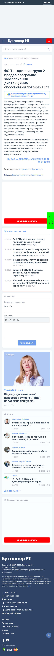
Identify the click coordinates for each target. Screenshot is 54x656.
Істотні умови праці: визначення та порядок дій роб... (30, 424)
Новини (5, 619)
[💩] (18, 320)
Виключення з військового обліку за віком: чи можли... (29, 452)
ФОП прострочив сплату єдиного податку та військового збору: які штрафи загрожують (31, 252)
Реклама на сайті (10, 626)
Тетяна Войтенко (13, 390)
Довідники (7, 599)
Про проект (7, 623)
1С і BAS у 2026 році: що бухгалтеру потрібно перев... (27, 480)
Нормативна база (10, 596)
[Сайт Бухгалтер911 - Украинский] (16, 559)
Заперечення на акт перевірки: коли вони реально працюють (28, 466)
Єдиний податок (37, 175)
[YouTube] (8, 640)
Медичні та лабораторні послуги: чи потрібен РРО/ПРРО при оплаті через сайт (31, 283)
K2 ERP (14, 476)
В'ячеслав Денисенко (20, 419)
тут (29, 586)
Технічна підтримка (11, 613)
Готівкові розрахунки (20, 175)
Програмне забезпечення (14, 603)
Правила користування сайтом (17, 610)
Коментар (8, 316)
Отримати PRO (9, 592)
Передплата (49, 40)
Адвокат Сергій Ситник (21, 461)
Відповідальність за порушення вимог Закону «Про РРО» (29, 438)
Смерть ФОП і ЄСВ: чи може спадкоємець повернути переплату (28, 273)
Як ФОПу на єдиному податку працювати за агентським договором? (29, 242)
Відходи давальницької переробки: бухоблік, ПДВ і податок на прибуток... (22, 397)
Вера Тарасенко (18, 447)
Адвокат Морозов (19, 433)
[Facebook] (4, 640)
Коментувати (27, 343)
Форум (5, 630)
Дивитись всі (11, 491)
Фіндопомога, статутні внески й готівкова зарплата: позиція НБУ (30, 261)
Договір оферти (9, 606)
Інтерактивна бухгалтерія (23, 169)
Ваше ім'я (8, 306)
